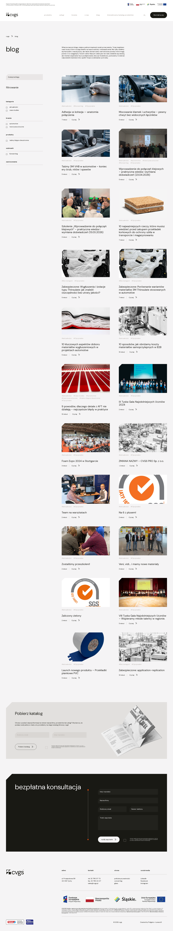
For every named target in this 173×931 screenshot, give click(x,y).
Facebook (144, 881)
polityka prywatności (122, 878)
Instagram (144, 883)
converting (118, 881)
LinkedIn (143, 878)
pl (145, 15)
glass (116, 883)
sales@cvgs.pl (93, 883)
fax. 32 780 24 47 (94, 881)
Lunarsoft (158, 922)
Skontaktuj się (158, 15)
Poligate (151, 922)
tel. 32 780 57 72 (94, 878)
